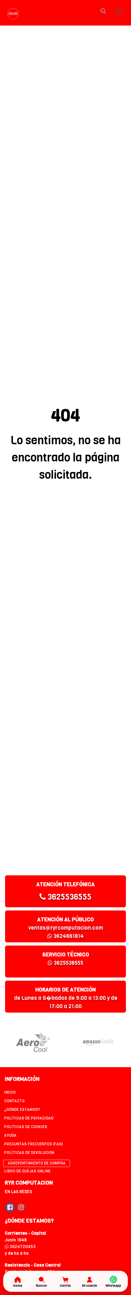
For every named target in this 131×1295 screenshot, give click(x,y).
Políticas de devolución (29, 1152)
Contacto (14, 1101)
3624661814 (68, 936)
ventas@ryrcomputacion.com (65, 928)
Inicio (10, 1092)
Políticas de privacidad (28, 1118)
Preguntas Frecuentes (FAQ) (33, 1144)
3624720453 (22, 1247)
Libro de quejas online (27, 1171)
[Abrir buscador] (103, 11)
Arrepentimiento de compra (37, 1163)
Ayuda (10, 1135)
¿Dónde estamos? (22, 1109)
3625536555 (69, 897)
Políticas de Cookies (25, 1126)
